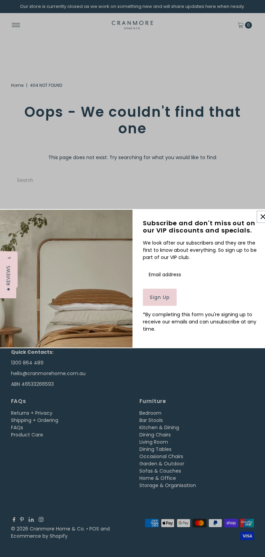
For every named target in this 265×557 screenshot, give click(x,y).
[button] (8, 278)
